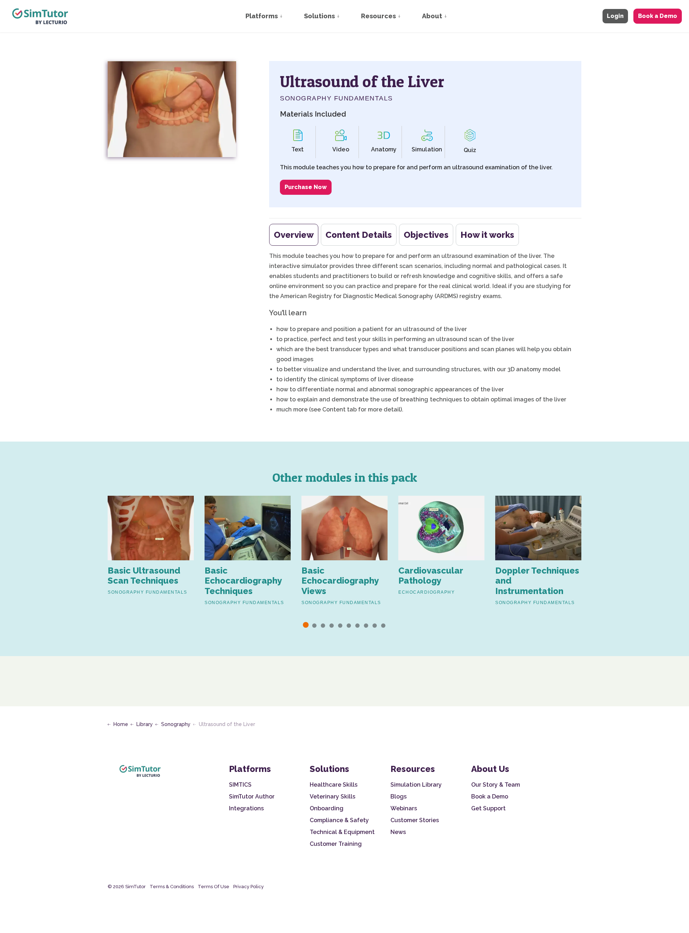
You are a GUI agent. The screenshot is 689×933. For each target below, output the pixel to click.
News (398, 832)
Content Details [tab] (358, 235)
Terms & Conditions (172, 886)
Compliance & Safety (339, 820)
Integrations (246, 808)
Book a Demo (657, 16)
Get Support (488, 808)
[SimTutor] (40, 16)
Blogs (398, 796)
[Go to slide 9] (374, 625)
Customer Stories (414, 820)
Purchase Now (306, 187)
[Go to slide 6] (349, 625)
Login (615, 16)
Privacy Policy (248, 886)
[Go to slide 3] (323, 625)
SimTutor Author (252, 796)
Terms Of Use (213, 886)
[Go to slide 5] (340, 625)
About (432, 16)
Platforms (261, 16)
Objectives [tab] (426, 235)
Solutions (319, 16)
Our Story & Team (495, 784)
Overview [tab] (294, 235)
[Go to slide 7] (357, 625)
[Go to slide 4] (331, 625)
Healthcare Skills (333, 784)
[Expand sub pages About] (452, 16)
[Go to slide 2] (314, 625)
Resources (378, 16)
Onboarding (326, 808)
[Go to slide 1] (306, 625)
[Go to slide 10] (383, 625)
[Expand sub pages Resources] (406, 16)
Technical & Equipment (342, 832)
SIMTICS (240, 784)
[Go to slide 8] (366, 625)
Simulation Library (416, 784)
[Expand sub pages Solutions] (345, 16)
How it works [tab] (487, 235)
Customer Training (336, 843)
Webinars (403, 808)
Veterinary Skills (332, 796)
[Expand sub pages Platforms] (288, 16)
